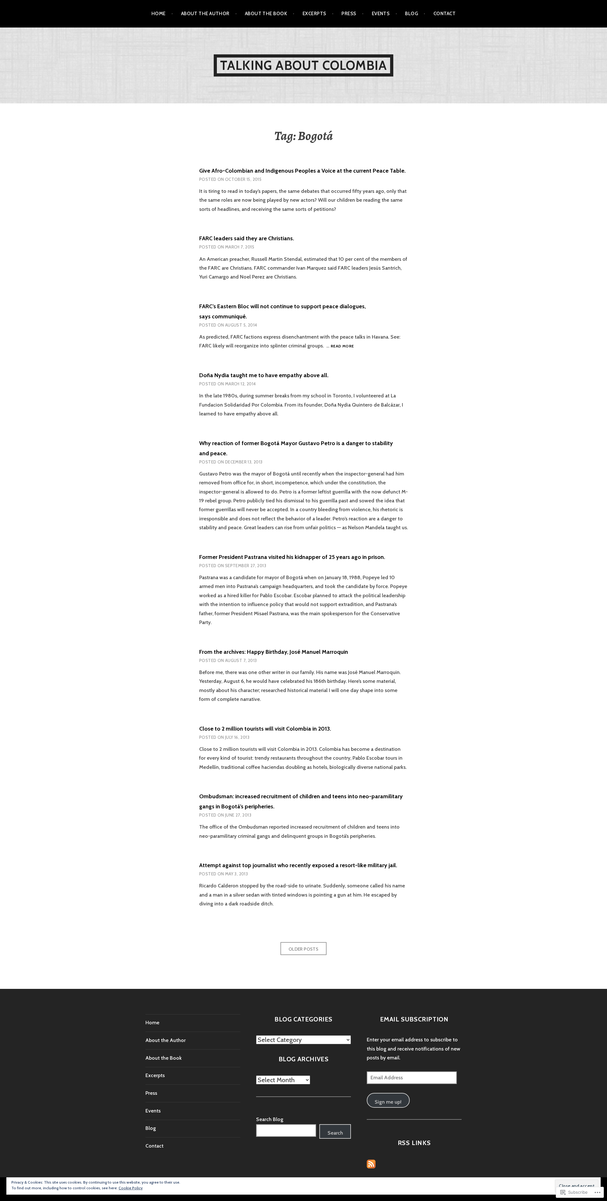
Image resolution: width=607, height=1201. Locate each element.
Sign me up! (388, 1102)
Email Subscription (414, 1019)
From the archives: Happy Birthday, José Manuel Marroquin (273, 651)
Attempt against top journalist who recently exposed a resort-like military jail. (298, 865)
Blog (411, 13)
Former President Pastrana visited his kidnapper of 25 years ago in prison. (292, 557)
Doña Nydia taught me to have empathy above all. (263, 375)
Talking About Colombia (303, 65)
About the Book (266, 13)
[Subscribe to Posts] (371, 1164)
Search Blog (269, 1119)
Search (335, 1133)
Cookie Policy (131, 1188)
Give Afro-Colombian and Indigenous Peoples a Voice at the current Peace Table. (302, 170)
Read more (342, 346)
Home (158, 13)
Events (381, 13)
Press (348, 13)
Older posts (304, 949)
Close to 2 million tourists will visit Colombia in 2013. (265, 728)
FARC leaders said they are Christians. (246, 238)
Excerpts (314, 13)
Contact (444, 13)
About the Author (205, 13)
